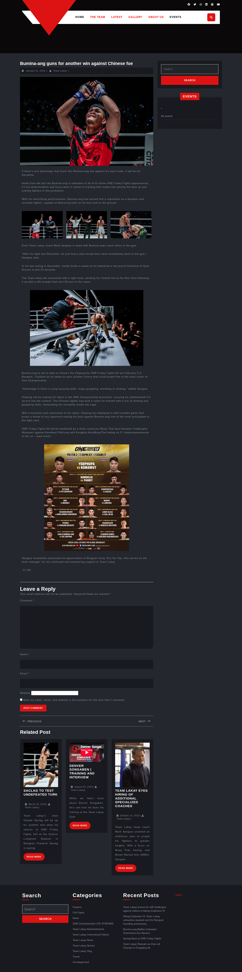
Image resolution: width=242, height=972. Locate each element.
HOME (79, 16)
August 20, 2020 (83, 787)
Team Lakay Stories (84, 945)
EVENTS (175, 16)
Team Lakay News (83, 940)
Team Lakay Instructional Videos (91, 934)
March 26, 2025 (37, 804)
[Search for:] (189, 70)
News (76, 918)
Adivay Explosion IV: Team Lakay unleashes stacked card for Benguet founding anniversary (143, 920)
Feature (77, 907)
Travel (76, 956)
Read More (36, 855)
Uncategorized (81, 962)
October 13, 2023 (130, 815)
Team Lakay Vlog (82, 951)
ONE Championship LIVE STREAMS (93, 923)
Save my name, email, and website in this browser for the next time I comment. (74, 699)
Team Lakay (60, 71)
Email (24, 673)
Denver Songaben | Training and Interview (82, 771)
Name (24, 654)
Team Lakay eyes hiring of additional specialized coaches (131, 798)
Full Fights (78, 912)
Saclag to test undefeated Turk (41, 792)
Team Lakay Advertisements (88, 929)
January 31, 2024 (35, 71)
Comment (27, 600)
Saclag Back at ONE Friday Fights (142, 938)
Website (25, 693)
